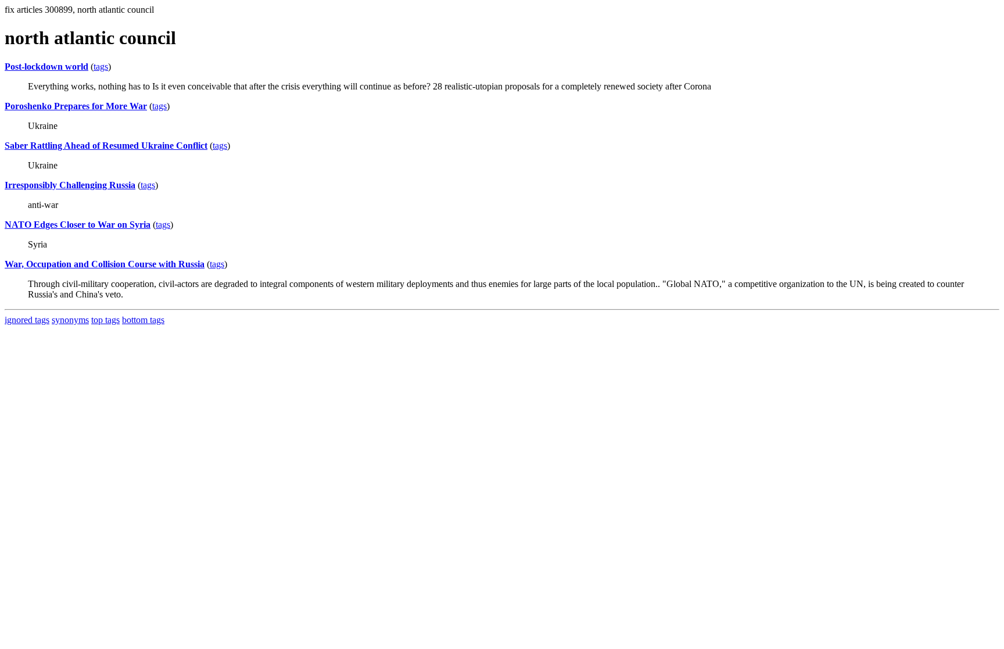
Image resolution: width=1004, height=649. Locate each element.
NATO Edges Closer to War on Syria (77, 225)
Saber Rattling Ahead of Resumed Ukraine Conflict (106, 145)
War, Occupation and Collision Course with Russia (105, 264)
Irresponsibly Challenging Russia (70, 185)
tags (101, 66)
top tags (105, 320)
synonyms (70, 320)
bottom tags (143, 320)
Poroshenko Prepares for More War (76, 106)
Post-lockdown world (46, 66)
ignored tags (27, 320)
